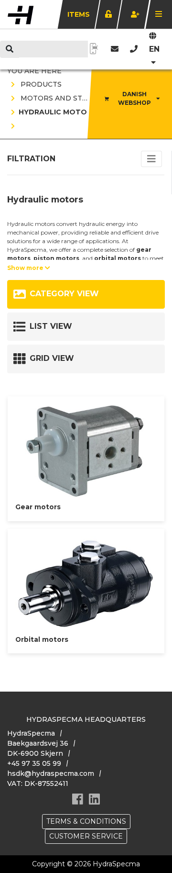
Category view (64, 293)
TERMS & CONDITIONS (86, 821)
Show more (26, 267)
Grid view (52, 358)
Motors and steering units (77, 98)
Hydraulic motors (58, 112)
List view (51, 326)
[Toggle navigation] (151, 159)
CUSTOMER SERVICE (86, 836)
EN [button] (154, 49)
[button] (133, 49)
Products (40, 84)
